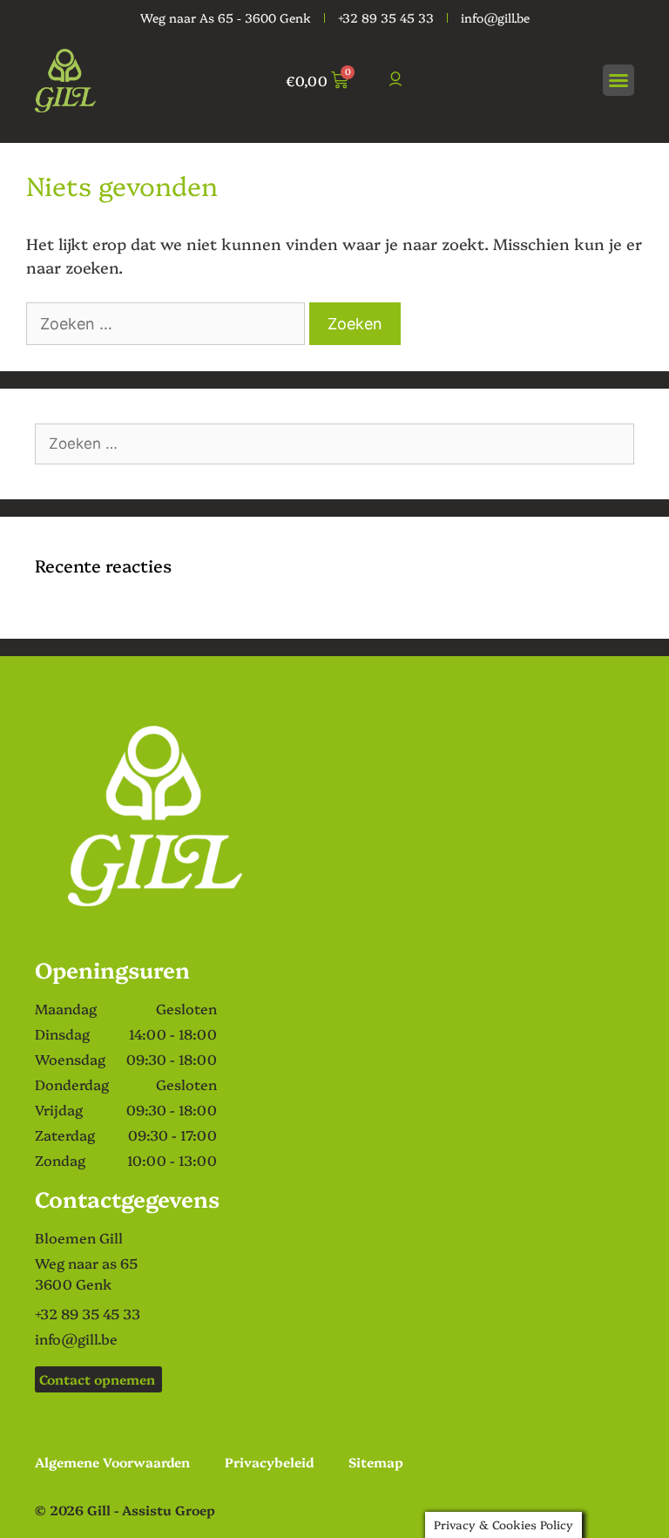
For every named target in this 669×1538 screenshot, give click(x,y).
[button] (618, 80)
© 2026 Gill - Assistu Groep (125, 1510)
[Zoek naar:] (167, 323)
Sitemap (375, 1462)
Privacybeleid (269, 1462)
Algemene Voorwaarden (112, 1462)
